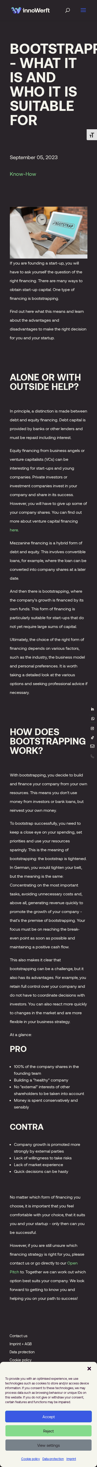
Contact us (18, 1336)
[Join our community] (92, 718)
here (14, 529)
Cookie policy (30, 1459)
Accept (48, 1416)
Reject (48, 1431)
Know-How (23, 174)
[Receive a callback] (92, 756)
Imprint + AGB (21, 1344)
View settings (48, 1445)
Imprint (71, 1459)
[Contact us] (92, 747)
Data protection (53, 1459)
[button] (89, 1368)
